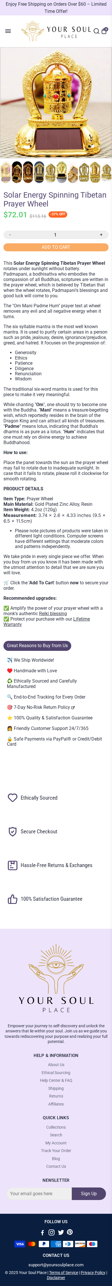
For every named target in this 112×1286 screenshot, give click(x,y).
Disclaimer (56, 1277)
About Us (56, 1065)
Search (56, 1135)
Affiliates (56, 1104)
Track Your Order (56, 1151)
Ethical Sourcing (56, 1073)
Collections (56, 1127)
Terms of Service (63, 1272)
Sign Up (89, 1193)
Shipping (56, 1088)
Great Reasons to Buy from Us (37, 645)
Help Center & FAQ (56, 1080)
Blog (56, 1159)
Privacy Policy (93, 1272)
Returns (56, 1096)
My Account (56, 1143)
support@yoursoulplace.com (56, 1265)
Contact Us (56, 1166)
